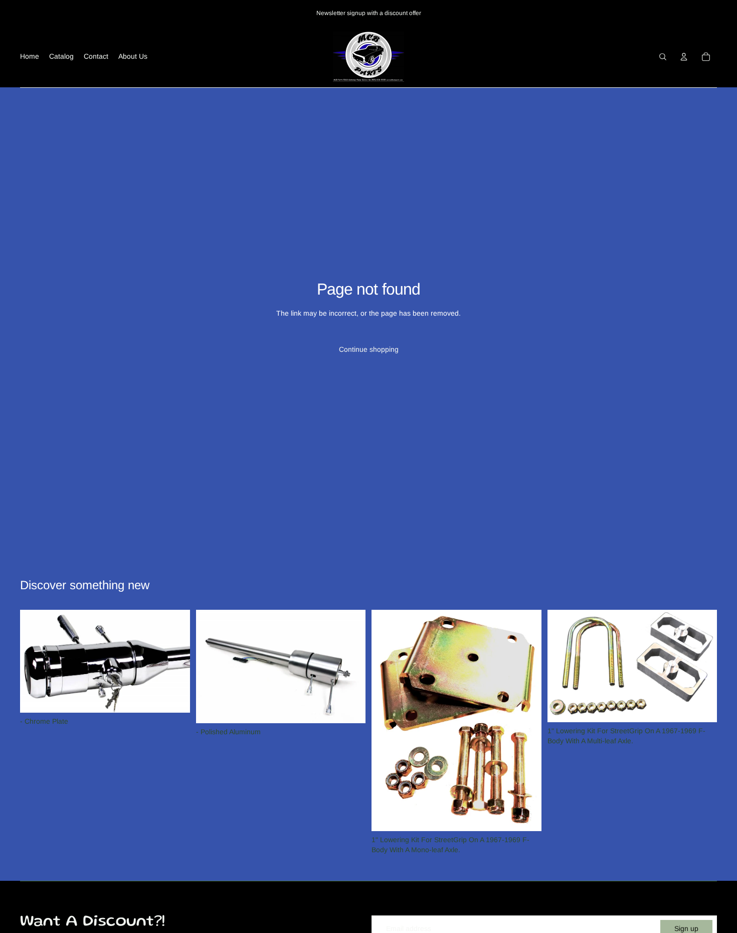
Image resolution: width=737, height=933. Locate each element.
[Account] (684, 57)
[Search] (663, 57)
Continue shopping (369, 349)
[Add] (174, 697)
